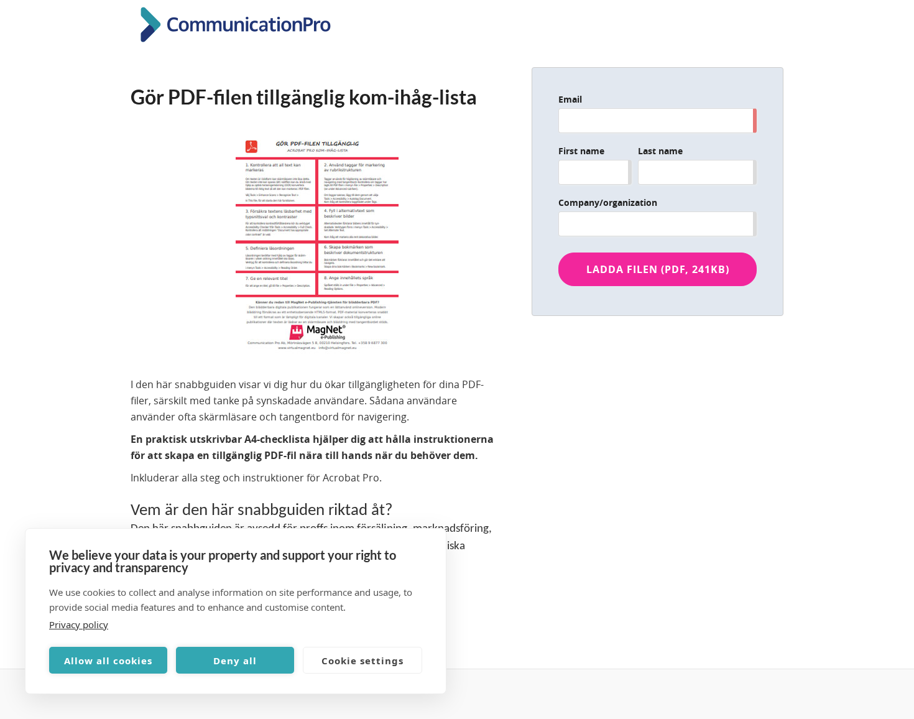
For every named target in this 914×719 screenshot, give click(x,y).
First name (581, 151)
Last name (660, 151)
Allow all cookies (108, 660)
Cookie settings (362, 660)
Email (570, 99)
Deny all (235, 660)
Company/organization (607, 202)
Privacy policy (78, 624)
